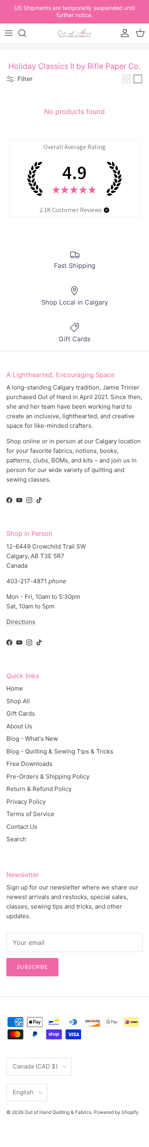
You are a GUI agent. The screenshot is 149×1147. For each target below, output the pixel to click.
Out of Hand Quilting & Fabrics (58, 1112)
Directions (20, 622)
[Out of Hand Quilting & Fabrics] (75, 33)
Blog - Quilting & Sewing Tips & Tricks (59, 751)
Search (16, 839)
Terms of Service (30, 814)
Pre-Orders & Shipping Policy (47, 776)
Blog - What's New (32, 738)
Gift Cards (20, 713)
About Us (19, 726)
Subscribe (32, 967)
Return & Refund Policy (39, 789)
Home (14, 688)
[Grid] (126, 79)
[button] (106, 210)
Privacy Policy (26, 801)
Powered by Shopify (116, 1112)
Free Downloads (29, 763)
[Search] (26, 33)
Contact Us (21, 826)
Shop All (18, 701)
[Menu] (8, 33)
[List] (138, 79)
